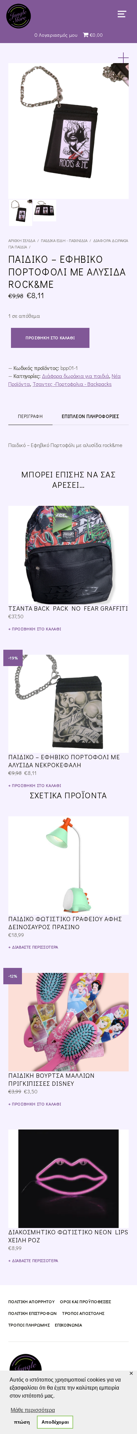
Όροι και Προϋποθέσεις (85, 1301)
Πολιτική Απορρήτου (31, 1301)
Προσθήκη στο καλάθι (50, 337)
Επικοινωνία (68, 1324)
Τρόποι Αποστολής (83, 1313)
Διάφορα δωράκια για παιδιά (75, 375)
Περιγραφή (30, 416)
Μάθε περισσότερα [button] (33, 1410)
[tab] (30, 416)
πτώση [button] (22, 1422)
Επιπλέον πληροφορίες (90, 416)
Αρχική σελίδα (21, 240)
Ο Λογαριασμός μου (55, 35)
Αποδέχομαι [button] (55, 1422)
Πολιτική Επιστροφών (32, 1313)
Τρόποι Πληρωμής (29, 1324)
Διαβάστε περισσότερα (35, 947)
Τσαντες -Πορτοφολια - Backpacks (72, 383)
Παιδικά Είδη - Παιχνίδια (64, 240)
